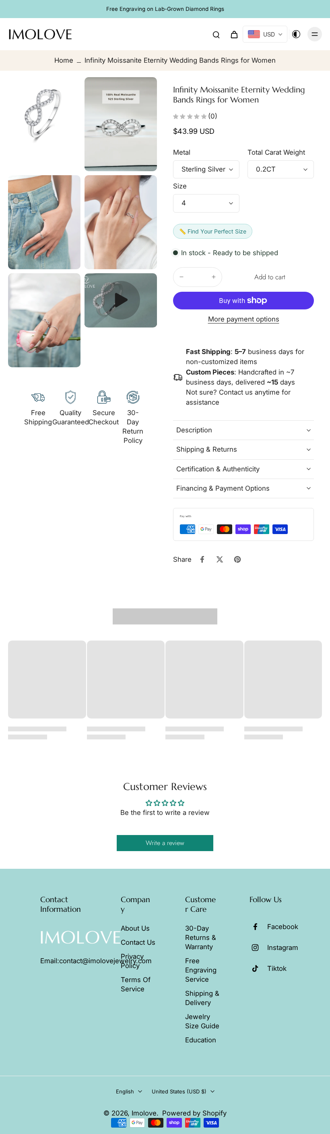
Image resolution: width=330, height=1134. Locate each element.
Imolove (144, 1113)
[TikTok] (258, 968)
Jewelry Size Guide (202, 1021)
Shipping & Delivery (202, 998)
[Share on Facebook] (202, 559)
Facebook (282, 927)
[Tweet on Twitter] (220, 559)
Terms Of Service (136, 984)
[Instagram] (258, 947)
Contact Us (138, 942)
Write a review (165, 842)
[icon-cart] (234, 34)
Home (63, 60)
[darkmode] (296, 34)
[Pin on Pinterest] (237, 559)
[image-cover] (120, 300)
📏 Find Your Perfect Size (212, 231)
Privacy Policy (132, 961)
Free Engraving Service (201, 970)
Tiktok (277, 968)
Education (200, 1040)
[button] (269, 277)
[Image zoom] (44, 113)
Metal (181, 152)
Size (180, 186)
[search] (216, 34)
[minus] (181, 277)
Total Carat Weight (276, 152)
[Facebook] (258, 926)
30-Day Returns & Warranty (200, 937)
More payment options (243, 319)
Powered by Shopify (194, 1113)
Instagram (282, 948)
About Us (135, 928)
